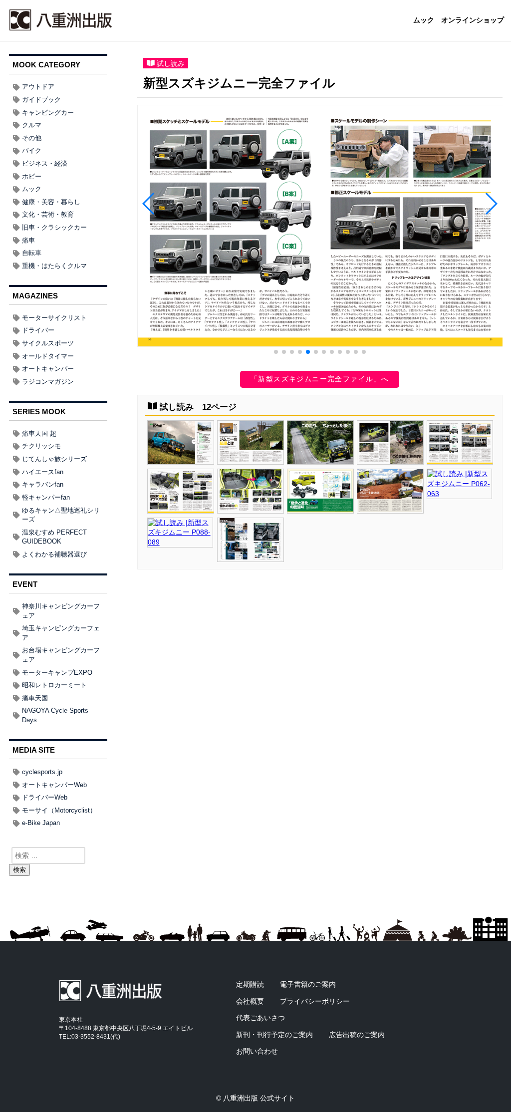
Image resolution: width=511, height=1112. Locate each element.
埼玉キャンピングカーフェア (61, 632)
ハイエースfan (42, 472)
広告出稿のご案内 (357, 1035)
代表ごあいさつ (260, 1018)
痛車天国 (35, 698)
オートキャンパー (48, 368)
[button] (276, 352)
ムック (423, 20)
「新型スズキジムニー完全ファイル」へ (320, 379)
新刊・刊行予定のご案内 (274, 1035)
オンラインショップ (472, 20)
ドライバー (38, 330)
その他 (31, 138)
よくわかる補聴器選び (54, 554)
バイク (31, 150)
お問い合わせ (257, 1051)
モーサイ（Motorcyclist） (59, 810)
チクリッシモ (41, 446)
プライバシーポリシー (315, 1001)
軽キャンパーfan (46, 497)
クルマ (31, 125)
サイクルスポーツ (48, 343)
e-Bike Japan (41, 823)
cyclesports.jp (42, 772)
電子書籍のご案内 (308, 984)
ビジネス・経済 (44, 163)
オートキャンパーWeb (54, 785)
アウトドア (38, 86)
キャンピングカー (48, 112)
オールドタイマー (48, 356)
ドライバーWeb (44, 797)
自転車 (31, 253)
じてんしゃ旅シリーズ (54, 459)
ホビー (31, 176)
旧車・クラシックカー (54, 227)
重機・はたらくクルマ (54, 266)
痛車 (28, 240)
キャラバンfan (42, 484)
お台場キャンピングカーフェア (61, 654)
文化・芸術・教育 (48, 214)
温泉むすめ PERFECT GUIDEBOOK (54, 537)
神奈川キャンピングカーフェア (61, 610)
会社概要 (250, 1001)
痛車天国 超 (39, 433)
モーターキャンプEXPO (57, 672)
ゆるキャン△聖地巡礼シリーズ (61, 515)
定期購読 (250, 984)
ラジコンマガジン (48, 381)
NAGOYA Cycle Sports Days (55, 715)
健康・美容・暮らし (51, 202)
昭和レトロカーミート (54, 685)
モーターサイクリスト (54, 317)
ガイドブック (41, 99)
